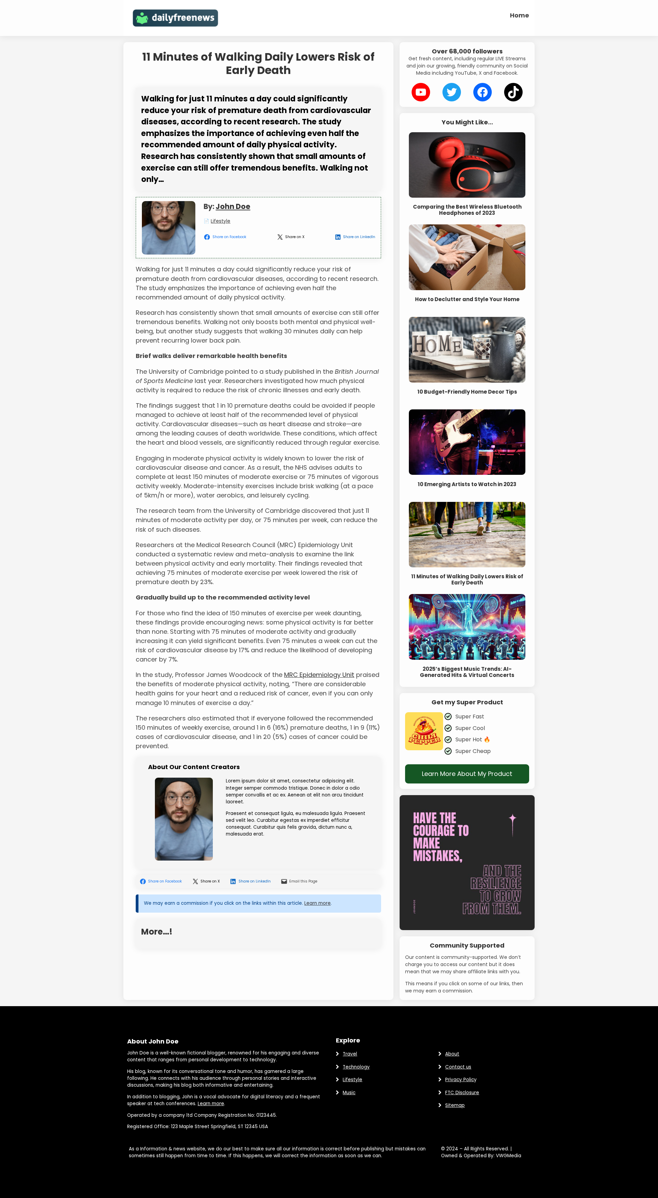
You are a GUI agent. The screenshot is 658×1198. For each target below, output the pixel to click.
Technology (356, 1067)
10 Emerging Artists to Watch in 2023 (467, 484)
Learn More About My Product (467, 773)
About (452, 1054)
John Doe (233, 206)
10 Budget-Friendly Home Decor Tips (467, 392)
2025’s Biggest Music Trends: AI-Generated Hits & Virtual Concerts (467, 672)
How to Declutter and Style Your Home (467, 299)
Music (349, 1092)
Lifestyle (220, 221)
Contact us (458, 1067)
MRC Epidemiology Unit (319, 674)
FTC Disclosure (462, 1092)
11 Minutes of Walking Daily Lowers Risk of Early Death (467, 579)
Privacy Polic (459, 1079)
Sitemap (455, 1105)
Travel (350, 1054)
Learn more (317, 903)
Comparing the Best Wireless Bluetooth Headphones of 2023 (467, 210)
